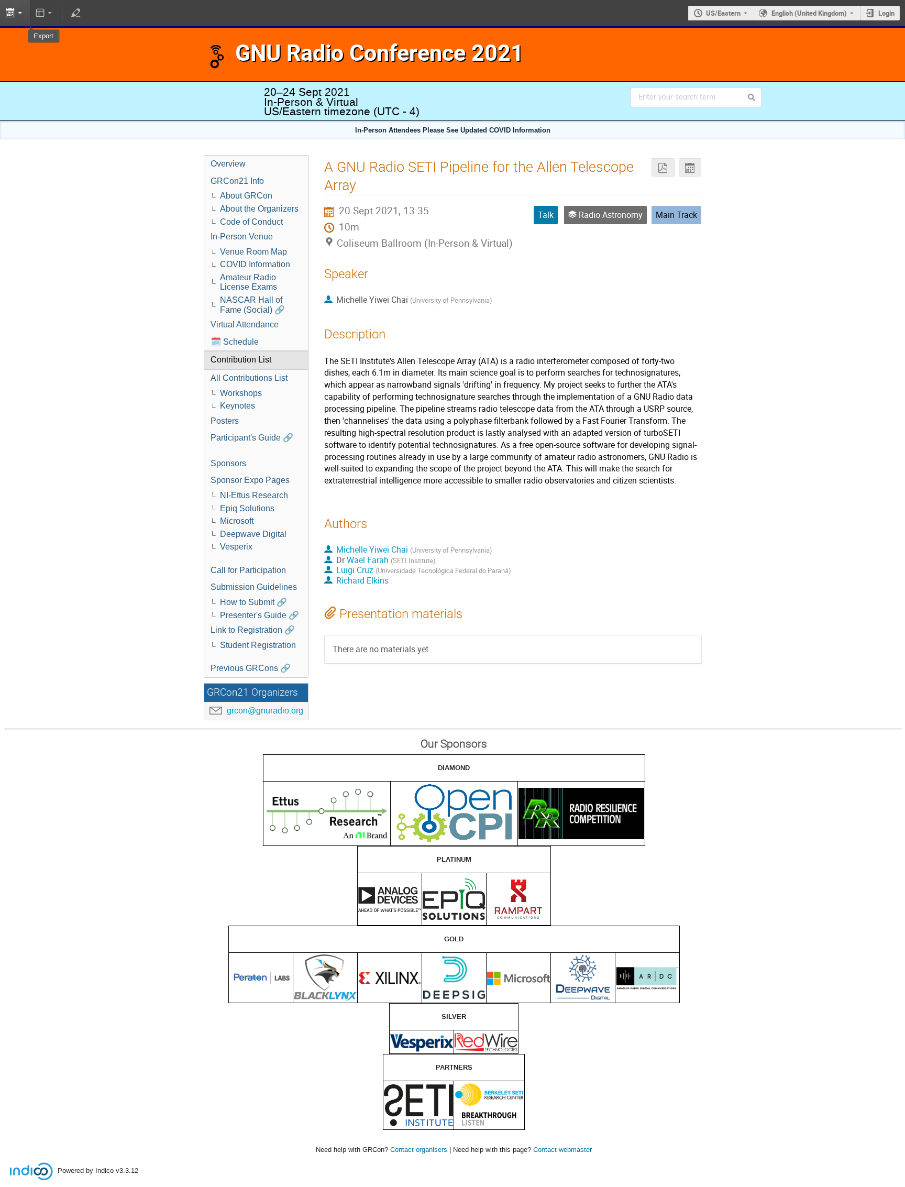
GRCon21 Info (237, 181)
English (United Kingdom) (809, 13)
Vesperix (236, 546)
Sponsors (228, 463)
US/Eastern (723, 13)
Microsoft (236, 520)
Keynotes (237, 405)
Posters (225, 420)
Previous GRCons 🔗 (251, 668)
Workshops (241, 393)
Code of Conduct (251, 221)
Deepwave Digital (253, 534)
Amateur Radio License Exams (248, 282)
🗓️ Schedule (235, 341)
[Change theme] (45, 13)
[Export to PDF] (663, 167)
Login (886, 13)
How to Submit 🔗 (253, 602)
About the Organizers (259, 208)
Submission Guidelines (254, 586)
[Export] (690, 167)
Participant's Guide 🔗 (252, 437)
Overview (228, 163)
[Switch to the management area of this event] (75, 13)
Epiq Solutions (247, 508)
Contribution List (241, 359)
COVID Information (255, 264)
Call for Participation (248, 570)
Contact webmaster (562, 1149)
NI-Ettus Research (254, 495)
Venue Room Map (253, 251)
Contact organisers (418, 1149)
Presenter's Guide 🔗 (259, 615)
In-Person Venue (242, 236)
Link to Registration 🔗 (253, 629)
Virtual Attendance (245, 324)
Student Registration (258, 645)
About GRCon (246, 195)
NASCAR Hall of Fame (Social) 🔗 (252, 304)
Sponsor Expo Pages (250, 480)
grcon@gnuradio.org (265, 710)
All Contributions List (249, 377)
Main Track (676, 215)
